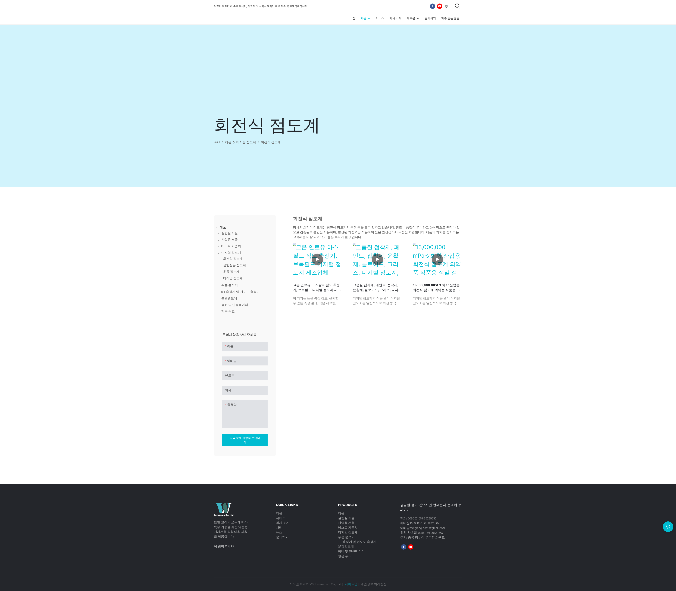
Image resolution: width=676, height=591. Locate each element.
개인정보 (367, 584)
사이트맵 (351, 584)
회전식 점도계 (271, 142)
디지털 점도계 (246, 142)
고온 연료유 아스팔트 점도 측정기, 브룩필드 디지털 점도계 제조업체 (317, 288)
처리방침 (380, 584)
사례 (279, 528)
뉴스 (279, 532)
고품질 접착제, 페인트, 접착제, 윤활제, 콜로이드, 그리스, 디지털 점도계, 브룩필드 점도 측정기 (377, 288)
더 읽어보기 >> (224, 546)
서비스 (281, 518)
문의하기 (282, 537)
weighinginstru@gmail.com (427, 528)
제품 (228, 142)
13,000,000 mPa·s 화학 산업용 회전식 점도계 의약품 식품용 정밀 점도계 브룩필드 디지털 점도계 (436, 288)
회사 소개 (282, 523)
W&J (217, 142)
